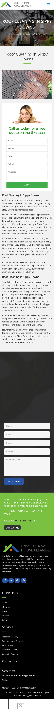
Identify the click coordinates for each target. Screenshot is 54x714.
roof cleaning (22, 262)
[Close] (20, 706)
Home (9, 34)
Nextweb (37, 695)
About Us (6, 607)
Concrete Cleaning (10, 654)
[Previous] (4, 704)
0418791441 (16, 339)
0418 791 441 (23, 520)
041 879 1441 (35, 133)
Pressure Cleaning (10, 636)
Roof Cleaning (8, 645)
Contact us (12, 527)
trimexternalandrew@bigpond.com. (18, 342)
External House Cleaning (13, 641)
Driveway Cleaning (10, 649)
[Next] (13, 704)
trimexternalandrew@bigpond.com (19, 675)
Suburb (5, 620)
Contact (5, 615)
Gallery (5, 611)
